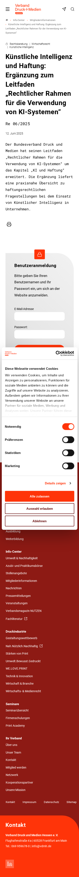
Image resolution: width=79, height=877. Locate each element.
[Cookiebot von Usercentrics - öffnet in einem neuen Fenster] (56, 353)
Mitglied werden (16, 767)
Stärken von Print (17, 653)
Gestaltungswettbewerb (21, 638)
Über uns (11, 745)
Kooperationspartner (19, 782)
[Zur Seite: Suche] (73, 9)
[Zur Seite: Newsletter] (65, 9)
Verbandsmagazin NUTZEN (24, 611)
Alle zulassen (39, 496)
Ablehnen (39, 521)
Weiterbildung (15, 539)
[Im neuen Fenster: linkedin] (9, 864)
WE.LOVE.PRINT (16, 668)
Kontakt (11, 760)
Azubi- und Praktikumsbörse (24, 566)
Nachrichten (14, 588)
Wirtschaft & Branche (19, 683)
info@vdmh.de (41, 846)
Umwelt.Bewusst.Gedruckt (23, 661)
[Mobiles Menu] (7, 9)
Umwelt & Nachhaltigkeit (22, 558)
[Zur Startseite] (28, 9)
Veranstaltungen (17, 603)
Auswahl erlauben (39, 508)
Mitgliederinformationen (21, 581)
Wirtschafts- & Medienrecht (23, 691)
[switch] (68, 439)
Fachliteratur (14, 619)
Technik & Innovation (19, 676)
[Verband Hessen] (6, 20)
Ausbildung (13, 531)
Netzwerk (12, 775)
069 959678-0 (20, 846)
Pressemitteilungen (18, 596)
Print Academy (15, 726)
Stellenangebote (16, 573)
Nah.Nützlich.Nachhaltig (22, 646)
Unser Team (13, 752)
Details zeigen (55, 483)
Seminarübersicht (17, 710)
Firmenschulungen (18, 718)
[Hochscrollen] (70, 868)
